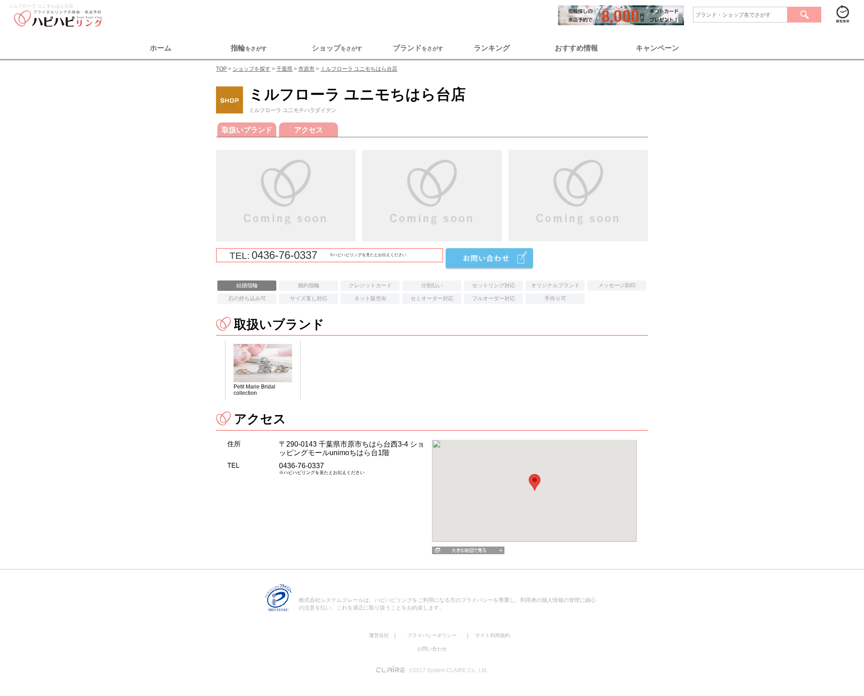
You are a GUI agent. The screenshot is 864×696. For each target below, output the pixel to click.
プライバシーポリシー (432, 635)
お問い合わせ (432, 648)
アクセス (308, 130)
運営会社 (379, 635)
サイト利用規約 (492, 635)
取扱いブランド (247, 130)
